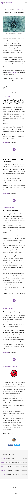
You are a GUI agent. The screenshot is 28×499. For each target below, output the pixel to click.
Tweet (18, 444)
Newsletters (20, 9)
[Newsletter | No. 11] (14, 458)
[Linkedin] (13, 487)
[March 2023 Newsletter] (14, 462)
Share (11, 444)
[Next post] (25, 442)
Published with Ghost (14, 490)
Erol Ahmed (13, 33)
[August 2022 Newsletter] (14, 475)
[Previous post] (2, 442)
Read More (6, 142)
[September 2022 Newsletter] (14, 471)
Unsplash (19, 33)
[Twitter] (15, 487)
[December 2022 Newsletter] (14, 467)
